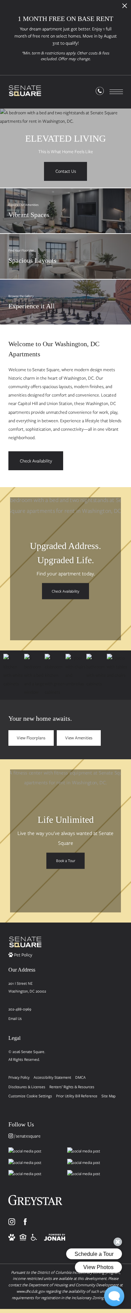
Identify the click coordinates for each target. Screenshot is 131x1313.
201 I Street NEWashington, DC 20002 (27, 987)
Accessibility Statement (52, 1077)
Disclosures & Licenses (26, 1086)
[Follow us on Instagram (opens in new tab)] (11, 1221)
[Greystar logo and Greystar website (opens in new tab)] (35, 1202)
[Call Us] (100, 92)
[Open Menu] (116, 92)
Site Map (108, 1095)
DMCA (80, 1077)
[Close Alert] (124, 7)
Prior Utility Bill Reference (76, 1095)
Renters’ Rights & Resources (71, 1086)
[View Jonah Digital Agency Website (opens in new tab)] (54, 1236)
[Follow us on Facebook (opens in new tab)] (25, 1221)
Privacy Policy (19, 1077)
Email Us (15, 1018)
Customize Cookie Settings (30, 1095)
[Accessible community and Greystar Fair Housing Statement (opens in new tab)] (34, 1236)
